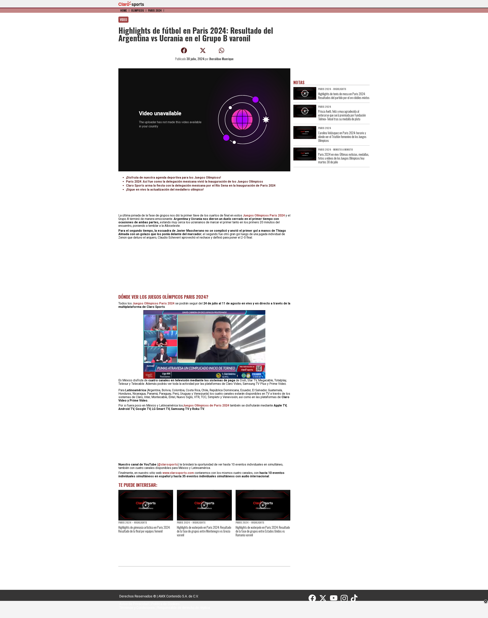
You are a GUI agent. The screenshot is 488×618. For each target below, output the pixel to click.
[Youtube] (335, 598)
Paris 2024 (155, 10)
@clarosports (168, 464)
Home (123, 10)
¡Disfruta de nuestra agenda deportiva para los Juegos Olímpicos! (173, 177)
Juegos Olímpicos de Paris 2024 (206, 405)
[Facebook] (313, 598)
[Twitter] (324, 598)
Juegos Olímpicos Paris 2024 (264, 215)
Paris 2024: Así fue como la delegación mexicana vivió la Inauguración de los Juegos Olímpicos (194, 181)
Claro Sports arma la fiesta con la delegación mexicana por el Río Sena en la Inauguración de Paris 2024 (200, 185)
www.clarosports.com (178, 473)
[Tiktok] (354, 598)
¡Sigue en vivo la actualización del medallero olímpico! (165, 189)
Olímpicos (137, 10)
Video (123, 19)
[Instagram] (346, 598)
